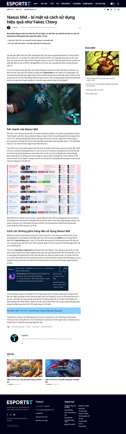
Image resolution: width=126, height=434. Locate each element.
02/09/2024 (23, 27)
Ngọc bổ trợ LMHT (69, 424)
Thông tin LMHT (83, 413)
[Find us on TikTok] (111, 9)
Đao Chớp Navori (92, 94)
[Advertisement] (102, 28)
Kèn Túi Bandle (92, 70)
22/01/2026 (90, 73)
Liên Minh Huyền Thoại (34, 27)
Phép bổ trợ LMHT (83, 406)
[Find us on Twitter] (115, 9)
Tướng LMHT (82, 426)
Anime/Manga (88, 4)
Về (36, 413)
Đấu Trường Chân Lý (70, 412)
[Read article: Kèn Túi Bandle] (102, 63)
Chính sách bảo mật (41, 417)
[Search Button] (118, 3)
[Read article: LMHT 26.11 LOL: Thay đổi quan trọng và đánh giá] (24, 368)
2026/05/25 (17, 384)
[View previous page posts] (42, 48)
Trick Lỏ (54, 27)
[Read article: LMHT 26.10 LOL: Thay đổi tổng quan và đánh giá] (63, 368)
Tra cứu (44, 4)
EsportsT (15, 27)
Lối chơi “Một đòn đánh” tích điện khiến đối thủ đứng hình (29, 43)
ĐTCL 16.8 (19, 9)
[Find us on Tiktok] (10, 415)
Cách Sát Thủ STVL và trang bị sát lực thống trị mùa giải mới (30, 40)
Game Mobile (65, 4)
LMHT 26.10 (10, 9)
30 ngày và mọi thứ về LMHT (70, 406)
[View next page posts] (45, 48)
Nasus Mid (55, 317)
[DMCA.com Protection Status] (13, 426)
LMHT (36, 4)
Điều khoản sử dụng (42, 420)
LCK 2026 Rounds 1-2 (30, 9)
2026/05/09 (56, 384)
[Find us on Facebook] (104, 9)
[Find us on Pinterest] (118, 9)
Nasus (28, 326)
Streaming (77, 4)
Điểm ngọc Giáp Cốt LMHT (95, 90)
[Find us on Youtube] (108, 9)
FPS (57, 4)
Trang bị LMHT (82, 421)
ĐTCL (52, 4)
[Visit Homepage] (19, 3)
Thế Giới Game (100, 4)
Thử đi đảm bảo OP (46, 27)
